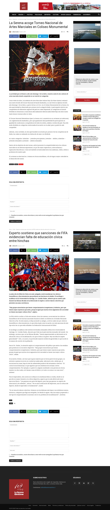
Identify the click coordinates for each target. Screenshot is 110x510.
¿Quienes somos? (81, 505)
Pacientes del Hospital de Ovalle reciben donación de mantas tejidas (91, 147)
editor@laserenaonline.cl (48, 487)
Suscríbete (86, 14)
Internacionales (42, 505)
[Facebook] (74, 483)
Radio (49, 505)
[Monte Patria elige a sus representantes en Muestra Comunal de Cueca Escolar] (77, 139)
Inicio (14, 14)
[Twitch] (88, 483)
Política (30, 14)
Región (20, 14)
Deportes (47, 14)
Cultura (56, 14)
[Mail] (84, 483)
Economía (35, 505)
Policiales (38, 14)
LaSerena (21, 164)
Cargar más (86, 154)
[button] (99, 15)
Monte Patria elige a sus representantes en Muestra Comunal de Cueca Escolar (90, 138)
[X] (93, 483)
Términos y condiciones (58, 505)
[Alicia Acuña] (10, 32)
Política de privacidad (70, 505)
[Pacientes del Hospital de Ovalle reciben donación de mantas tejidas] (77, 148)
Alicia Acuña (16, 31)
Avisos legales (66, 14)
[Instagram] (79, 483)
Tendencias (77, 14)
